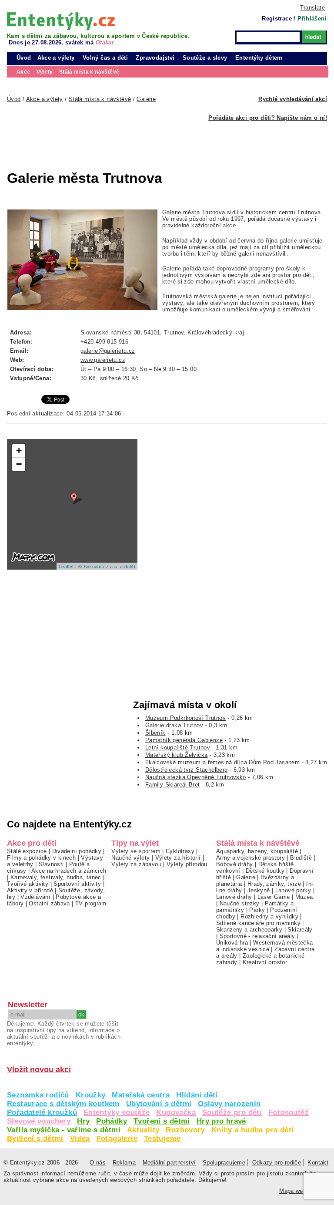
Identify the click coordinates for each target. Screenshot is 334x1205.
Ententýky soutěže (117, 1112)
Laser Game (273, 897)
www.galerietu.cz (102, 360)
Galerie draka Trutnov (174, 725)
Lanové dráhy (234, 897)
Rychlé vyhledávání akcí (292, 99)
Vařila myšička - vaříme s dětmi (63, 1130)
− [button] (19, 464)
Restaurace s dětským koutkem (63, 1104)
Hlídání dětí (197, 1095)
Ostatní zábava (49, 903)
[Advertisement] (146, 140)
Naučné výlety (130, 857)
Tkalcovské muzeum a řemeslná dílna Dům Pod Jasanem (222, 762)
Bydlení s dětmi (35, 1138)
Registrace (277, 18)
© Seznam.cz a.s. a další (106, 566)
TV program (91, 903)
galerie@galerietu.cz (107, 351)
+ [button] (19, 450)
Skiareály (299, 929)
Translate (312, 7)
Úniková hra (232, 942)
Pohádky (111, 1121)
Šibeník (155, 732)
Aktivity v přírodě (30, 890)
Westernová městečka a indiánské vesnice (264, 945)
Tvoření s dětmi (162, 1121)
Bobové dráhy (234, 864)
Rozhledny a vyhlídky (269, 916)
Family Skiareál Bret (172, 784)
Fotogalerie (117, 1138)
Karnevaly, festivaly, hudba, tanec (55, 877)
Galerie (245, 877)
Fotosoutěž (288, 1112)
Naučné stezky (240, 903)
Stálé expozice (27, 851)
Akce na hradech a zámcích (69, 870)
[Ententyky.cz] (61, 20)
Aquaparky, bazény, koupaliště (257, 851)
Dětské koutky (265, 870)
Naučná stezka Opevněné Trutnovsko (195, 777)
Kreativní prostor (265, 962)
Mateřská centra (141, 1095)
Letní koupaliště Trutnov (177, 747)
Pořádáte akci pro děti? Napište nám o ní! (267, 118)
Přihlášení (312, 18)
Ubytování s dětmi (159, 1104)
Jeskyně (258, 890)
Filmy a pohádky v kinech (41, 857)
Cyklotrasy (180, 851)
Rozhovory (185, 1130)
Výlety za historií (178, 857)
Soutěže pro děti (232, 1112)
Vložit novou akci (39, 1069)
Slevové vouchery (38, 1121)
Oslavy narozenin (229, 1104)
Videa (80, 1138)
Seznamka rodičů (38, 1095)
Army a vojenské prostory (250, 857)
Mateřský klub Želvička (176, 755)
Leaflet (66, 566)
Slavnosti (51, 864)
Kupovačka (175, 1112)
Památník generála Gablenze (184, 740)
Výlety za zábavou (136, 864)
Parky (257, 910)
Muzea (304, 897)
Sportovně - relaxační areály (257, 936)
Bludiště (301, 857)
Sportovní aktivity (77, 884)
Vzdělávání (35, 897)
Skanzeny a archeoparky (249, 929)
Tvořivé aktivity (27, 884)
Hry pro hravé (221, 1121)
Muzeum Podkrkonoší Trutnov (185, 718)
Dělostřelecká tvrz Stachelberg (186, 769)
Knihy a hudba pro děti (252, 1130)
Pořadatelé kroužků (42, 1112)
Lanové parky (293, 890)
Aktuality (143, 1130)
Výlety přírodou (187, 864)
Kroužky (91, 1095)
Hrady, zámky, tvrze (274, 884)
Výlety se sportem (135, 851)
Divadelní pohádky (77, 851)
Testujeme (162, 1138)
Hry (83, 1121)
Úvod (24, 57)
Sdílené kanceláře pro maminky (258, 923)
